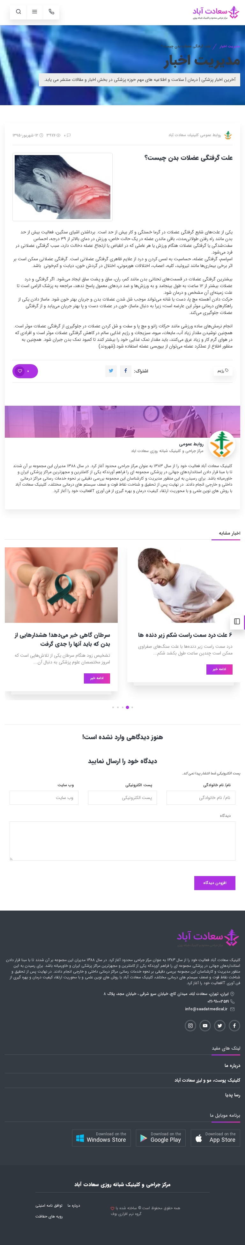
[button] (132, 707)
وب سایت (65, 785)
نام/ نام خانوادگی (217, 785)
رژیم (221, 371)
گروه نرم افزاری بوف (126, 1214)
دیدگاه (225, 816)
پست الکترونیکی (138, 785)
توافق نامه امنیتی (49, 1205)
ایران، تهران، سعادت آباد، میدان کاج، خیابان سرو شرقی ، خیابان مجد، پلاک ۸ (167, 994)
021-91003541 (218, 1001)
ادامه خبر (219, 669)
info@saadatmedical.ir (207, 1009)
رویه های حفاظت (49, 1216)
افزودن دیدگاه (214, 883)
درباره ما (232, 1065)
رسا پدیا (232, 1095)
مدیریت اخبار (230, 46)
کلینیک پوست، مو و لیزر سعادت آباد (207, 1080)
